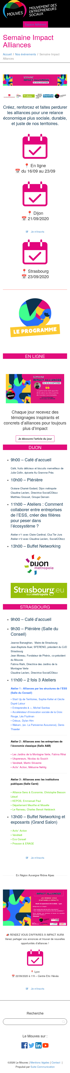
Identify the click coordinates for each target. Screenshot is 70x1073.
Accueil (7, 54)
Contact (56, 1062)
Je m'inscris (37, 231)
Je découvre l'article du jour (35, 438)
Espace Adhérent (35, 24)
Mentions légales (39, 1062)
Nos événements (25, 54)
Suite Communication (43, 1067)
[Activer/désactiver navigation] (63, 10)
